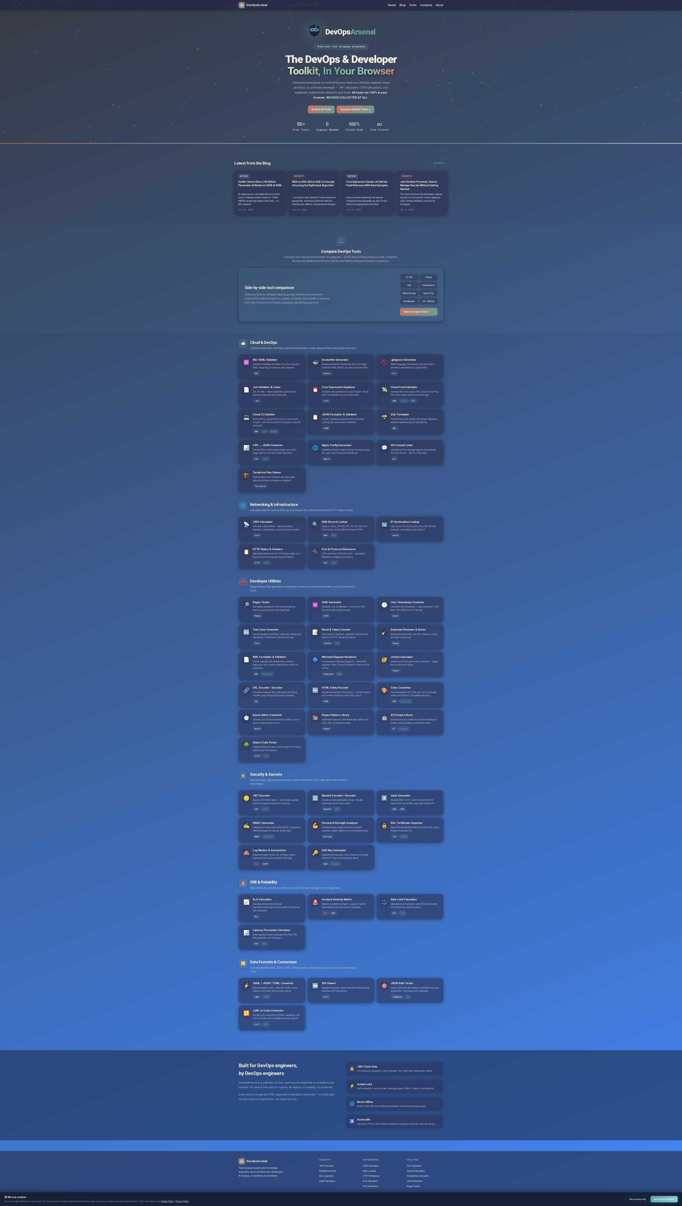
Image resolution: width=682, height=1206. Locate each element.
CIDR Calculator (371, 1165)
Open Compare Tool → (417, 311)
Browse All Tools (321, 109)
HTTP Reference (371, 1176)
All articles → (441, 163)
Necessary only (637, 1199)
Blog (402, 5)
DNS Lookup (369, 1171)
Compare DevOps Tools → (355, 109)
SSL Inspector (326, 1176)
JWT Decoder (326, 1165)
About (439, 5)
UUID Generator (415, 1181)
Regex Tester (413, 1186)
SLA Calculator (370, 1181)
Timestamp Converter (418, 1176)
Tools (412, 5)
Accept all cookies (664, 1199)
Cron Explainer (414, 1165)
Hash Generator (327, 1181)
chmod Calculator (416, 1171)
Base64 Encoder (327, 1171)
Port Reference (370, 1186)
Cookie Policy (167, 1201)
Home (392, 5)
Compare (426, 5)
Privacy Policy (182, 1201)
